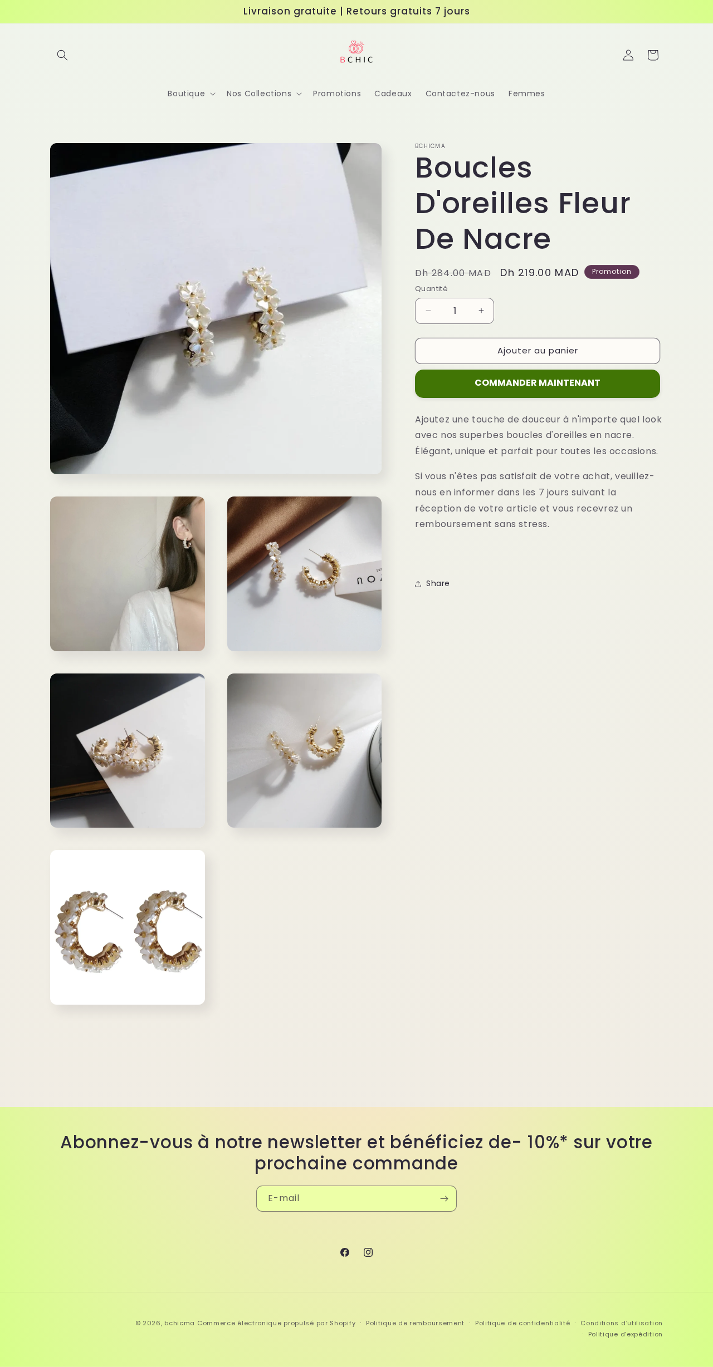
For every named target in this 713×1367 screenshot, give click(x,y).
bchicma (179, 1323)
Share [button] (438, 583)
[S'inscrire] (444, 1199)
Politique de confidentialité (522, 1323)
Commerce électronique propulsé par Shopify (276, 1323)
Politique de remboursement (415, 1323)
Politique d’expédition (625, 1334)
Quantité (431, 288)
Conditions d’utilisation (621, 1323)
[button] (62, 55)
